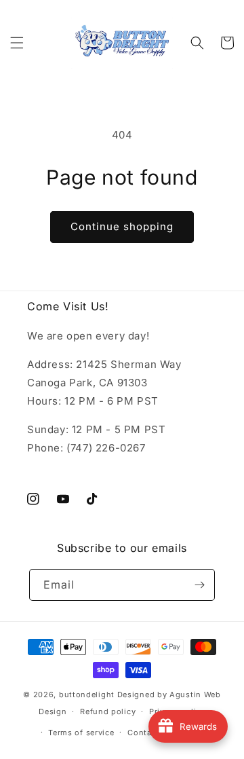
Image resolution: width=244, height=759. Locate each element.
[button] (17, 43)
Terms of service (81, 732)
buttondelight (87, 694)
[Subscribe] (199, 585)
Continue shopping (122, 226)
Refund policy (108, 711)
